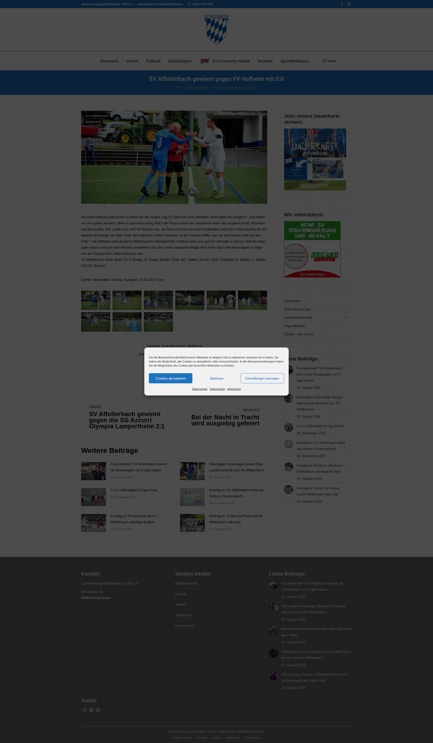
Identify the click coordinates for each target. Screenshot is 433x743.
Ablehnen (216, 378)
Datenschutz (199, 389)
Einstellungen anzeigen (262, 378)
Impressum (234, 389)
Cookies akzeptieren (171, 378)
